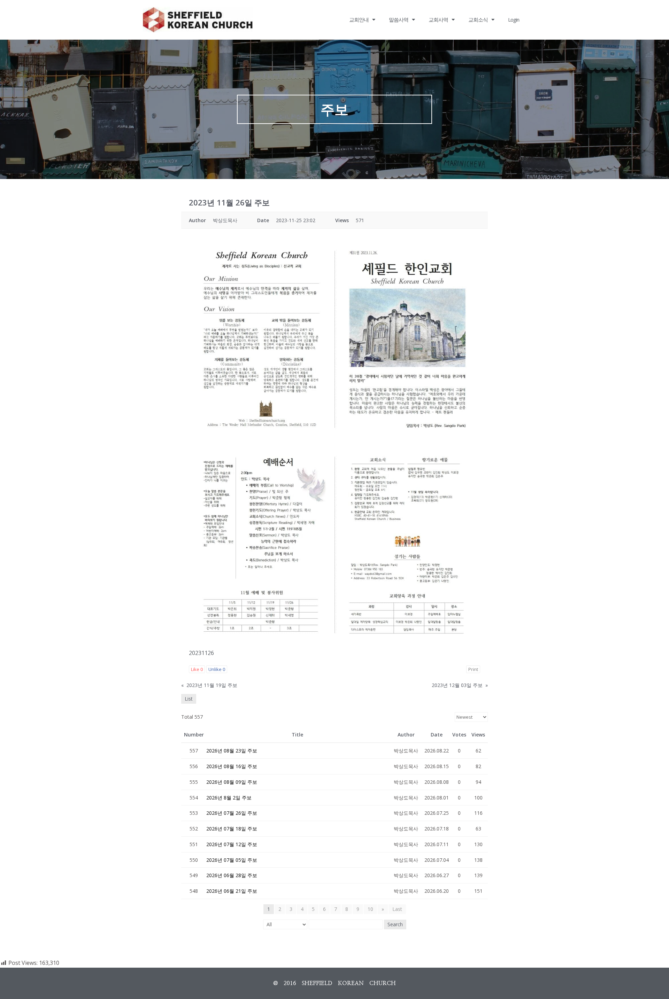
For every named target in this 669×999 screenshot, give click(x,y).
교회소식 (478, 19)
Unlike (216, 669)
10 (370, 909)
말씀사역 (398, 19)
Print (473, 669)
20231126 (201, 653)
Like (197, 669)
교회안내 (359, 19)
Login (513, 19)
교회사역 (438, 19)
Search (395, 924)
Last (397, 909)
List (189, 698)
